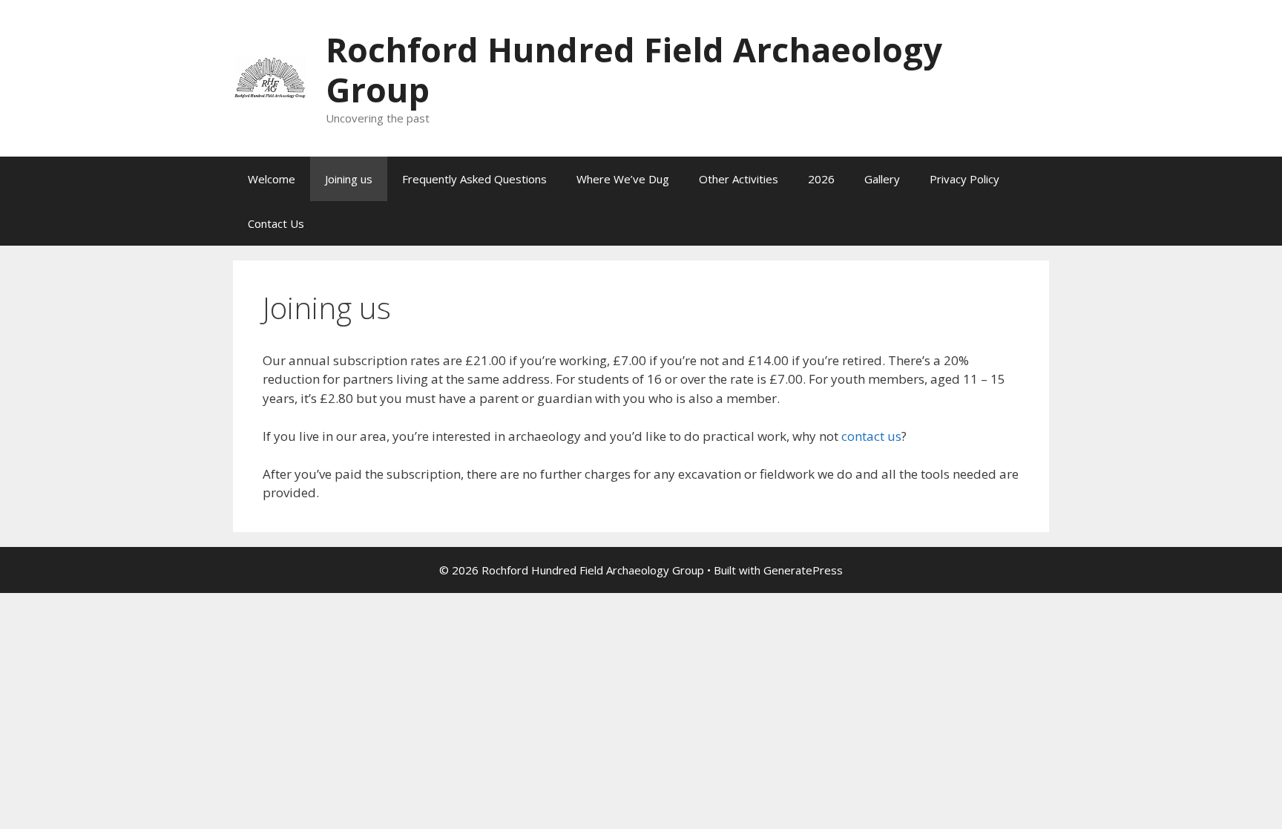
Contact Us (276, 223)
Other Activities (738, 178)
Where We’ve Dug (622, 178)
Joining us (348, 178)
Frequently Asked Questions (474, 178)
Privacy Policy (964, 178)
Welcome (271, 178)
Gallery (882, 178)
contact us (871, 436)
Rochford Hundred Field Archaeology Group (634, 69)
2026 (821, 178)
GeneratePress (803, 570)
